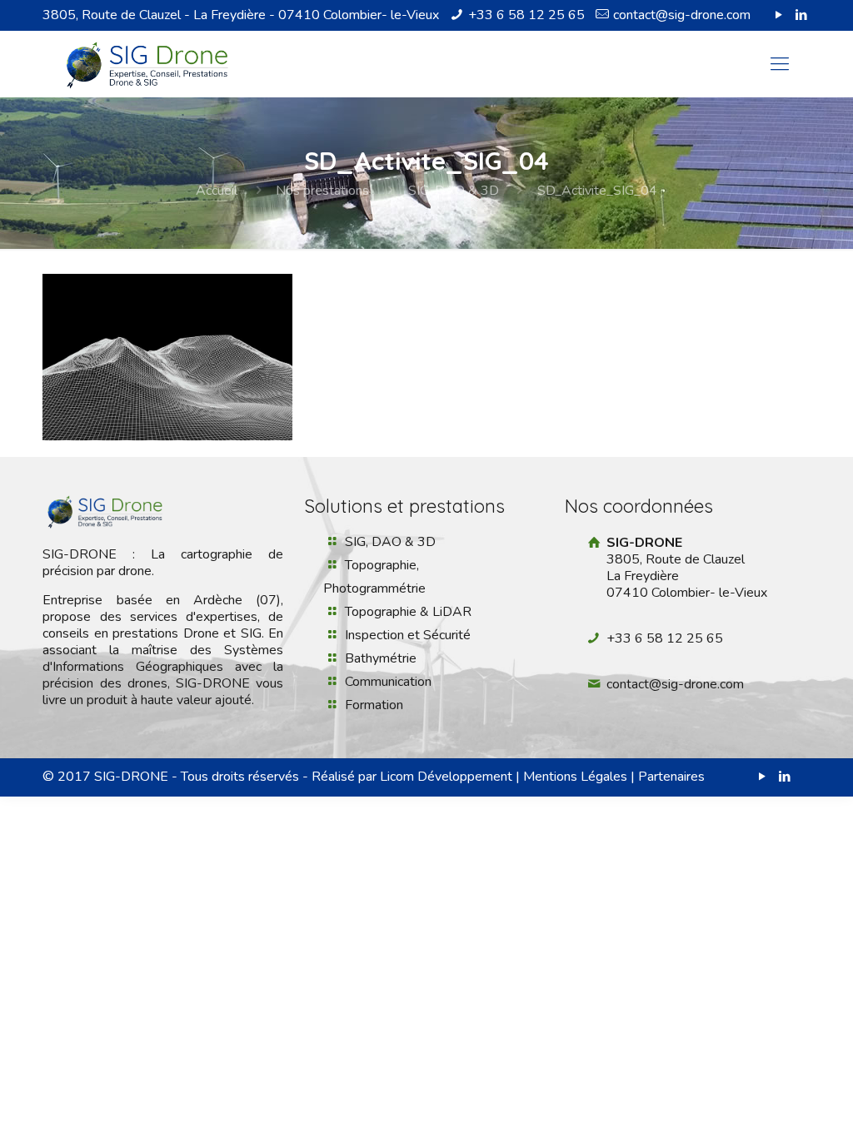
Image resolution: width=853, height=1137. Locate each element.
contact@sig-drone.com (682, 15)
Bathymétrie (381, 658)
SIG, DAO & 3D (453, 190)
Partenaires (671, 776)
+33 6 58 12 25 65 (526, 15)
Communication (388, 682)
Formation (374, 705)
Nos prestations (322, 190)
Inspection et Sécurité (408, 635)
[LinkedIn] (802, 15)
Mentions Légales (575, 776)
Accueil (216, 190)
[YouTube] (779, 15)
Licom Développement (446, 776)
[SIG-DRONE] (147, 64)
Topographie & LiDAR (408, 612)
